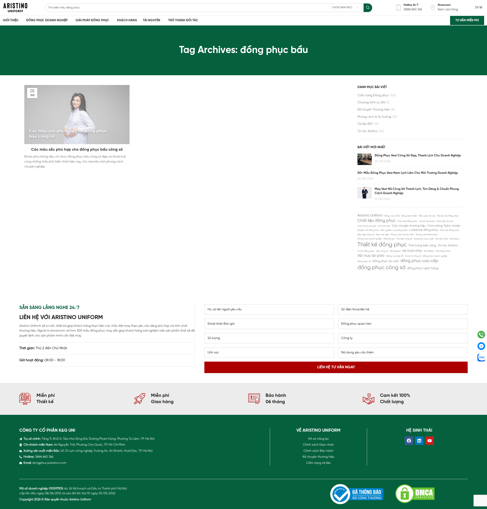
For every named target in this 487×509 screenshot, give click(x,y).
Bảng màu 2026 (392, 216)
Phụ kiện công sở (404, 239)
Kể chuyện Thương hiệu (373, 109)
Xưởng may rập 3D (395, 256)
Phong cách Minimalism (427, 235)
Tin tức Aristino (367, 131)
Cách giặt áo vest (444, 221)
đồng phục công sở (381, 267)
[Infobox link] (408, 7)
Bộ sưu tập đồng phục (448, 216)
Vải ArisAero (395, 251)
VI (481, 7)
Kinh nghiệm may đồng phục (394, 230)
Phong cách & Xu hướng (374, 116)
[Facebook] (409, 440)
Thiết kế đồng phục (382, 245)
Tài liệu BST (365, 124)
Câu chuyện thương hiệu (409, 225)
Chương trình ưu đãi (371, 102)
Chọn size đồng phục (407, 221)
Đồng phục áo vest (386, 261)
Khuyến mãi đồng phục (368, 230)
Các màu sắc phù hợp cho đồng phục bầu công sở (77, 150)
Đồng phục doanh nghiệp (435, 256)
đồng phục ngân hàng (422, 268)
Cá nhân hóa (384, 226)
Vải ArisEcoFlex (412, 250)
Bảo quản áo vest (427, 216)
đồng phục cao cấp (419, 261)
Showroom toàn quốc (424, 239)
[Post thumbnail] (364, 159)
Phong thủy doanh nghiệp (369, 239)
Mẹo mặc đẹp (382, 235)
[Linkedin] (419, 440)
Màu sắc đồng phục (449, 230)
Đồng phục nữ (364, 261)
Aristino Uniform (370, 215)
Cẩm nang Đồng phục (373, 95)
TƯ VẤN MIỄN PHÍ (467, 20)
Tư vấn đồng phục (365, 251)
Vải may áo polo (370, 256)
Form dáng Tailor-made (444, 225)
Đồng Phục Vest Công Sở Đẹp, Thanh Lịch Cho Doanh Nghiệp (418, 155)
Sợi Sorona (454, 239)
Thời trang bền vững (422, 245)
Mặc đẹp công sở (365, 235)
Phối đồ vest (389, 239)
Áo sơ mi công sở (413, 256)
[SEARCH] (368, 7)
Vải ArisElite (429, 251)
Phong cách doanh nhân (402, 235)
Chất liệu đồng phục (376, 221)
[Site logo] (15, 7)
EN (477, 7)
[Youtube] (429, 440)
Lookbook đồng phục (424, 230)
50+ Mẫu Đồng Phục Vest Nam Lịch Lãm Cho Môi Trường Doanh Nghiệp (407, 173)
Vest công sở (382, 251)
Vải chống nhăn (443, 251)
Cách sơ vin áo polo (366, 226)
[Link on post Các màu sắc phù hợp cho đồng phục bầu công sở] (77, 114)
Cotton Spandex (427, 221)
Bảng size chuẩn (409, 216)
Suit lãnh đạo (442, 239)
